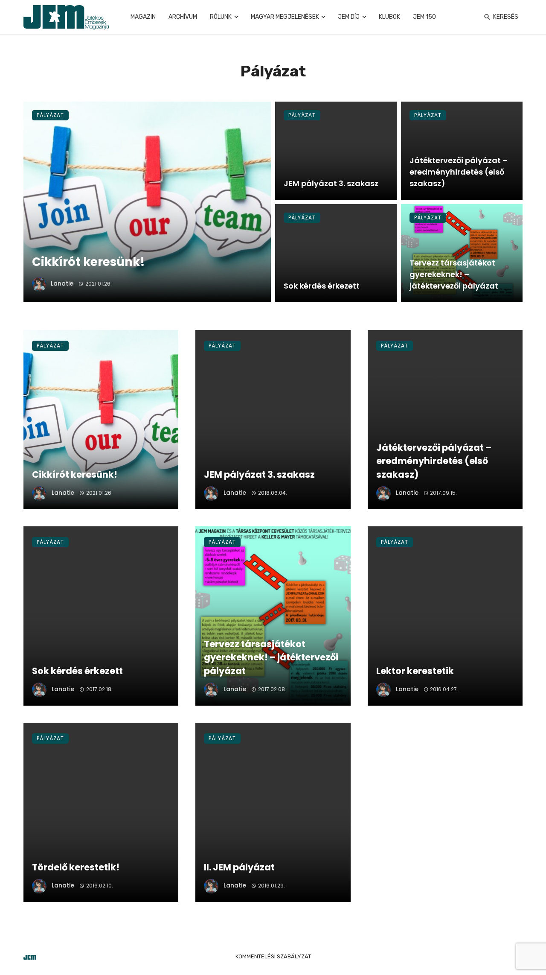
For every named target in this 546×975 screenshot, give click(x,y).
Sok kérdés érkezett (322, 285)
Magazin (143, 16)
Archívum (182, 16)
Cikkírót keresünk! (88, 262)
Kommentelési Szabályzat (273, 956)
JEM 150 (424, 16)
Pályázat (50, 115)
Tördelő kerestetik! (75, 867)
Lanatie (62, 283)
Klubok (389, 16)
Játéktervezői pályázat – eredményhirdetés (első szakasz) (459, 172)
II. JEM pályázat (239, 867)
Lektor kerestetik (415, 671)
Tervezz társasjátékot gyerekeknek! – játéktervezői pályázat (454, 274)
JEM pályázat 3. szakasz (331, 183)
